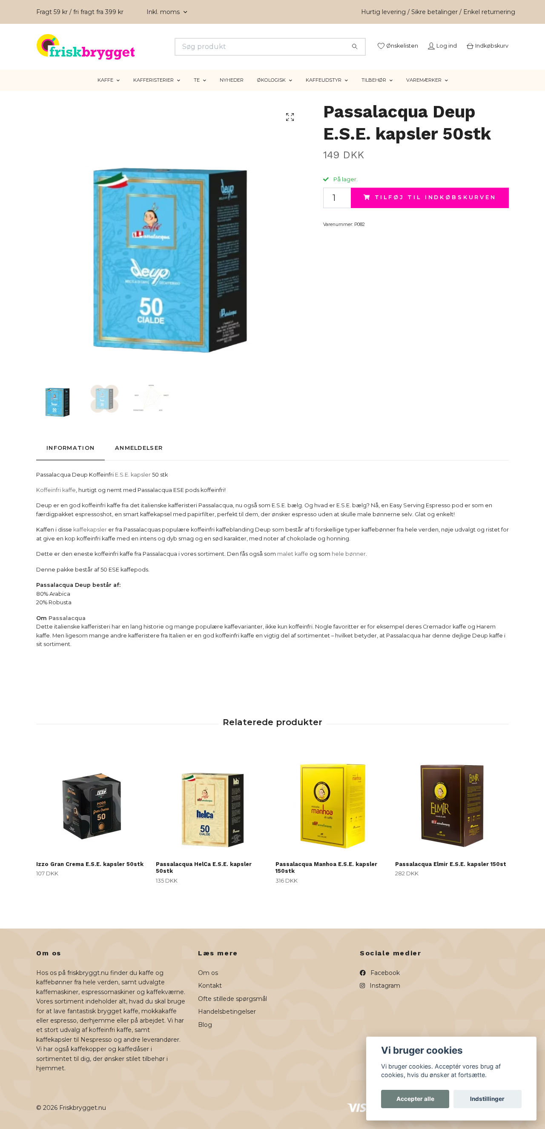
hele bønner (349, 564)
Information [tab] (70, 458)
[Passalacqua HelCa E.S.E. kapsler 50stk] (212, 811)
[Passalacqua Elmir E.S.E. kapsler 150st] (451, 811)
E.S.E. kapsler (133, 485)
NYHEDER (232, 91)
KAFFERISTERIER (153, 91)
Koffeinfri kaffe (56, 500)
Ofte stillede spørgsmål (232, 1009)
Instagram (384, 996)
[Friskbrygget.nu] (154, 46)
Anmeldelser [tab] (139, 458)
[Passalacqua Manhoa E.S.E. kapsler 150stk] (332, 811)
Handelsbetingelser (227, 1022)
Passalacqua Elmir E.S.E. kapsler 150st (450, 874)
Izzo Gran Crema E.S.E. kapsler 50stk (89, 874)
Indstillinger (487, 1098)
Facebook (384, 983)
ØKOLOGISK (271, 91)
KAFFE (105, 91)
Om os (208, 983)
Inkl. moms (163, 12)
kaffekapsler (90, 540)
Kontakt (210, 996)
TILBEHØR (373, 91)
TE (197, 91)
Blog (205, 1035)
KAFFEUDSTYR (323, 91)
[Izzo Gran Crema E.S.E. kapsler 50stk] (92, 811)
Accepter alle (415, 1098)
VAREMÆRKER (424, 91)
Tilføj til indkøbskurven (435, 208)
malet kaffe (292, 564)
